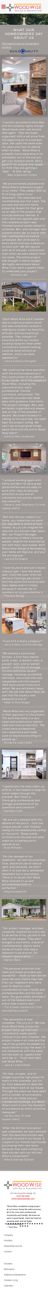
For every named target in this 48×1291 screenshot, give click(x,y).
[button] (6, 1223)
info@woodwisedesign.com (23, 1198)
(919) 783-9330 (23, 1196)
